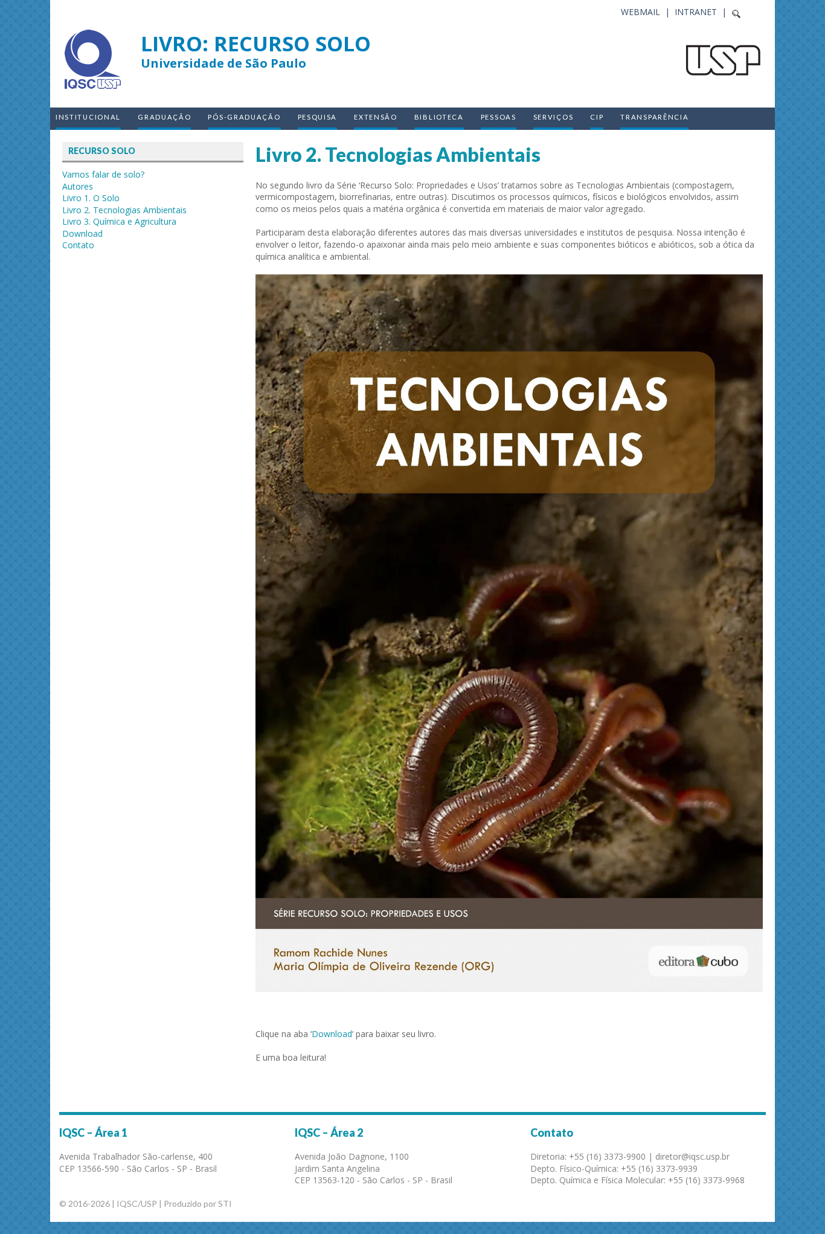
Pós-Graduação (244, 117)
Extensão (375, 117)
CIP (596, 117)
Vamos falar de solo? (103, 174)
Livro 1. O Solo (91, 198)
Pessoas (498, 117)
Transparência (654, 117)
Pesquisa (318, 117)
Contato (78, 245)
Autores (77, 186)
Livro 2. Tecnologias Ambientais (124, 210)
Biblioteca (439, 117)
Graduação (164, 117)
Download (332, 1034)
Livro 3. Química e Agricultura (119, 221)
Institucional (88, 117)
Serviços (553, 117)
